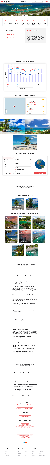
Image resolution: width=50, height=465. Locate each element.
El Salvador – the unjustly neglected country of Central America (25, 435)
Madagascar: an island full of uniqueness (25, 427)
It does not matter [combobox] (18, 171)
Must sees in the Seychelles (25, 416)
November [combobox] (17, 163)
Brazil (26, 451)
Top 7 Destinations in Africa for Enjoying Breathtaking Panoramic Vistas (25, 408)
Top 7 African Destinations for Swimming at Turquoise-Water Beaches (25, 404)
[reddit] (26, 442)
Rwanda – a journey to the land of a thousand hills (25, 425)
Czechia (40, 457)
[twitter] (24, 442)
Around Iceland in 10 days (25, 436)
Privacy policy (7, 455)
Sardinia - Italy (33, 457)
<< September (13, 15)
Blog (5, 453)
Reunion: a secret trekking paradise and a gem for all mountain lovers (25, 426)
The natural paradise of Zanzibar (25, 424)
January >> (37, 14)
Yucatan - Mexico (41, 451)
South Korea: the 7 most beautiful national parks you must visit (25, 434)
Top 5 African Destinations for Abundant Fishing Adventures (25, 407)
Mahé (35, 102)
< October (19, 14)
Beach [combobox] (17, 167)
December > (31, 14)
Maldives (33, 451)
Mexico (26, 455)
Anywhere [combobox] (17, 159)
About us (6, 451)
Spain (19, 455)
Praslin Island (32, 102)
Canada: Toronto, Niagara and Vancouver (25, 437)
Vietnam (26, 457)
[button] (6, 110)
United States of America (21, 457)
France (26, 453)
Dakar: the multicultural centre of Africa (25, 428)
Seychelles (40, 453)
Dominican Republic (34, 455)
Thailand (19, 453)
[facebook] (21, 442)
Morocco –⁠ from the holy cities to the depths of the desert (25, 429)
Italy (18, 451)
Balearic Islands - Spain (42, 455)
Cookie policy (7, 457)
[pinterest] (28, 442)
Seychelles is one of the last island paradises (25, 415)
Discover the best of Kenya (25, 423)
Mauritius (33, 453)
